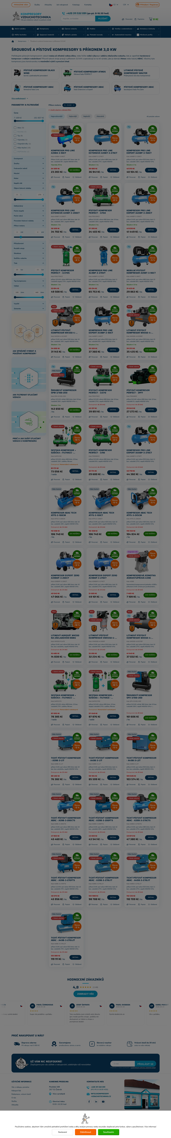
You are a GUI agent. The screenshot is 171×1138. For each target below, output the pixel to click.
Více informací (150, 1126)
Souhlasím (108, 1132)
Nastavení (62, 1132)
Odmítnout (85, 1132)
